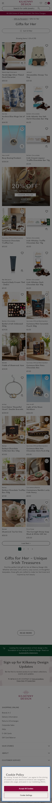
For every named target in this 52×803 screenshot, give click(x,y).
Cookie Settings (26, 795)
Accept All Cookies (26, 788)
